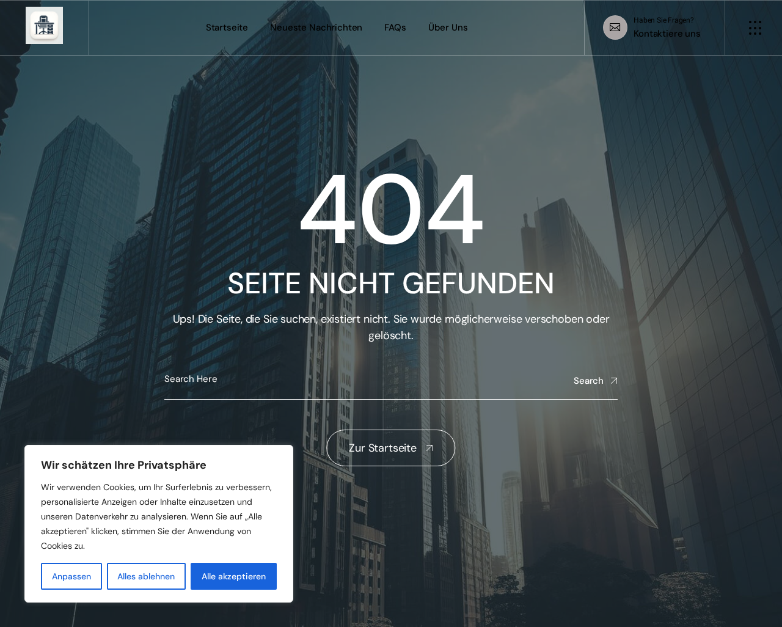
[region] (158, 524)
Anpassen (71, 576)
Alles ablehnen (146, 576)
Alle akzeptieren (234, 576)
